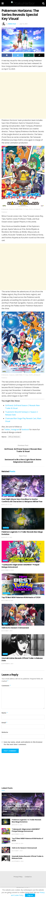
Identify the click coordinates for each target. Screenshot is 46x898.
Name (5, 713)
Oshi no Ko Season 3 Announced (15, 628)
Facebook (25, 429)
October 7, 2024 (7, 631)
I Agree (30, 895)
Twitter (7, 429)
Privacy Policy (18, 877)
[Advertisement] (23, 95)
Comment (6, 686)
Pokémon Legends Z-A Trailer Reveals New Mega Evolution (22, 533)
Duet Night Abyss (9, 495)
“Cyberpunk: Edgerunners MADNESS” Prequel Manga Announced (20, 565)
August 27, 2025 (7, 504)
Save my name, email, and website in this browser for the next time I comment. (23, 743)
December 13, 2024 (8, 570)
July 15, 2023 (23, 24)
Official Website (14, 437)
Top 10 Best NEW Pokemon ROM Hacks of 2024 (21, 597)
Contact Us (28, 877)
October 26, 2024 (8, 600)
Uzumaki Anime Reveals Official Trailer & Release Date (22, 659)
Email (4, 723)
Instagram (15, 429)
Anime (5, 560)
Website (5, 732)
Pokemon (6, 593)
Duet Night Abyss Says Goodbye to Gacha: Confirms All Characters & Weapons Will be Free (22, 500)
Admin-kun (12, 24)
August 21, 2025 (7, 537)
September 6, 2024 (8, 663)
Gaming (5, 527)
